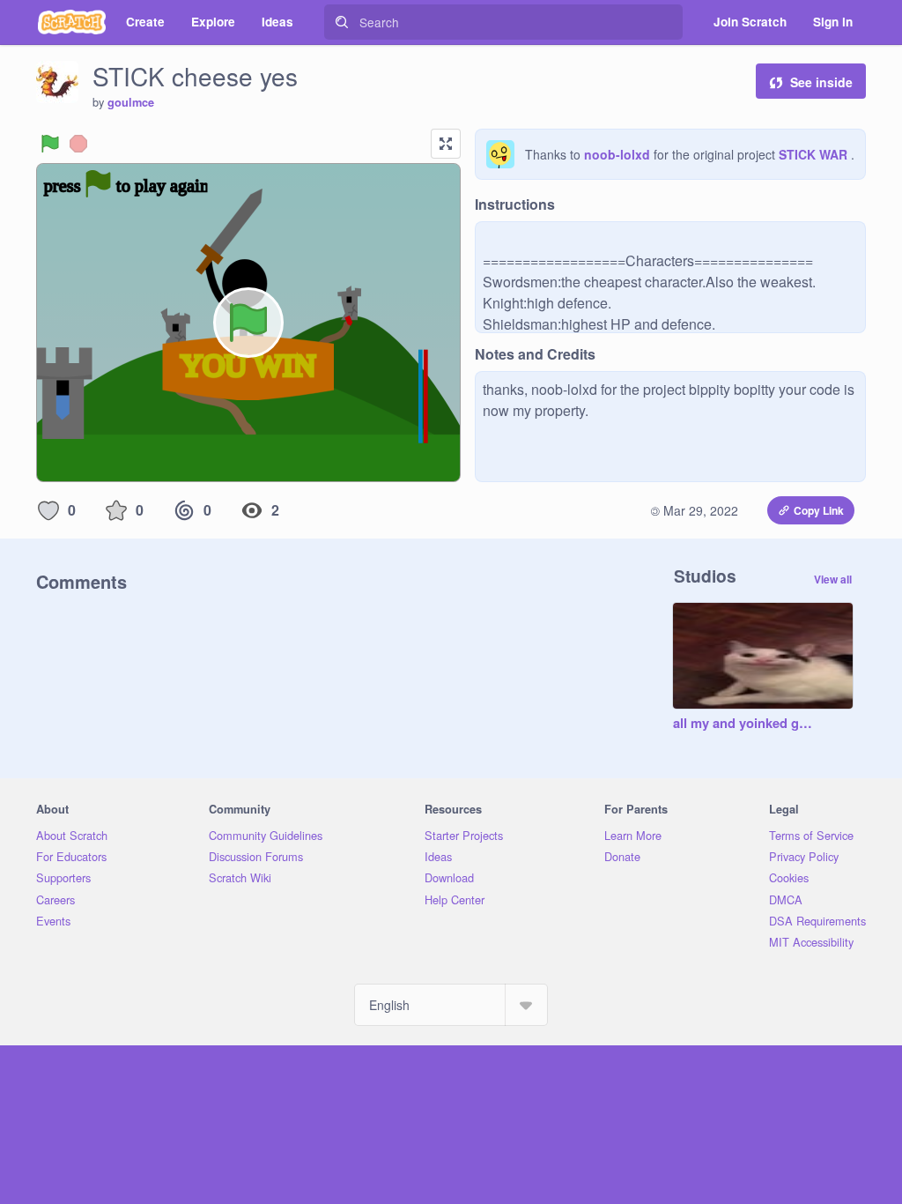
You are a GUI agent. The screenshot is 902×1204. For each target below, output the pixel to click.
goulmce (130, 102)
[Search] (341, 22)
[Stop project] (78, 144)
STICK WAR (815, 154)
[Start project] (50, 144)
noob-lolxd (617, 154)
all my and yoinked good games (745, 724)
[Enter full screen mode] (446, 144)
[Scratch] (71, 22)
